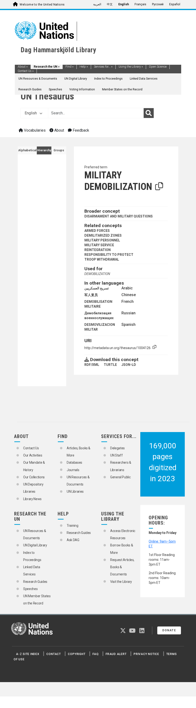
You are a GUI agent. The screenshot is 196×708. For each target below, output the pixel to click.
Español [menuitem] (174, 4)
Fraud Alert (116, 654)
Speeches (55, 89)
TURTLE (110, 365)
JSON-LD (128, 365)
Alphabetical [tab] (27, 150)
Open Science (158, 66)
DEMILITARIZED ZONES (103, 235)
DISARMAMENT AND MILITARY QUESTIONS (118, 216)
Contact (53, 654)
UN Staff (116, 455)
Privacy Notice (146, 654)
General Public (120, 477)
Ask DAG (73, 540)
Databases (74, 462)
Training (72, 525)
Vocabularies (34, 130)
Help (84, 66)
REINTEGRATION (97, 250)
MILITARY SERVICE (99, 245)
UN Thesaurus (47, 96)
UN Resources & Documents (37, 78)
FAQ (95, 654)
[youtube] (132, 631)
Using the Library (131, 66)
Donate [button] (169, 630)
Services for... (103, 66)
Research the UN (47, 66)
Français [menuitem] (140, 4)
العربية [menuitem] (97, 4)
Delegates (117, 448)
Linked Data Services (144, 78)
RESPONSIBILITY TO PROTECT (108, 255)
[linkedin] (141, 631)
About (23, 66)
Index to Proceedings (108, 78)
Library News (32, 499)
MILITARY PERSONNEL (102, 240)
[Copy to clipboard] (159, 186)
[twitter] (122, 631)
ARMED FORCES (97, 231)
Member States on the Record (122, 89)
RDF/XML (91, 365)
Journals (73, 470)
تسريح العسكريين (96, 288)
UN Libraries (75, 491)
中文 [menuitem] (110, 4)
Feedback (80, 130)
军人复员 (91, 295)
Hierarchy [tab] (44, 150)
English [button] (31, 113)
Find (69, 66)
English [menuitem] (123, 4)
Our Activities (32, 455)
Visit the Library (121, 582)
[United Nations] (44, 30)
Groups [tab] (59, 150)
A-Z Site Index (27, 654)
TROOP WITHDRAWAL (101, 259)
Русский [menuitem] (157, 4)
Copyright (76, 654)
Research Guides (30, 89)
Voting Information (82, 89)
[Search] (148, 113)
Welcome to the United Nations (42, 4)
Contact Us (26, 71)
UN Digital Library (75, 78)
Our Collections (34, 477)
